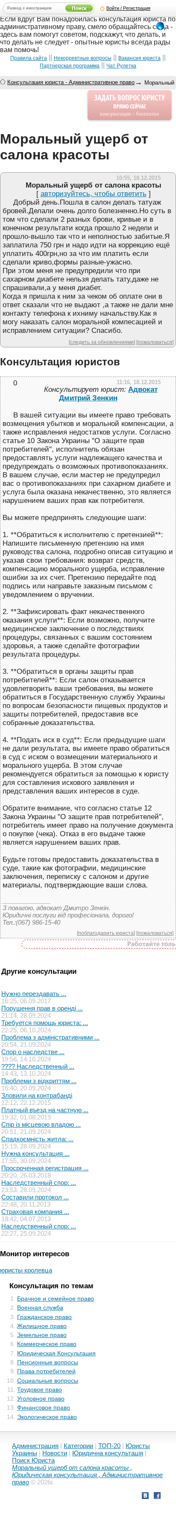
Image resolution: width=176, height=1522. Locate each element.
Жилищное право (42, 1325)
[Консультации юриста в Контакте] (145, 1496)
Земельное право (42, 1334)
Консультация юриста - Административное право (71, 82)
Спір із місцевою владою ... (41, 1124)
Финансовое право (43, 1407)
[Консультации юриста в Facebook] (157, 1496)
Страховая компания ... (35, 1211)
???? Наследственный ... (37, 1066)
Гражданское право (44, 1316)
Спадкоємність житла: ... (37, 1139)
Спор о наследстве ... (33, 1051)
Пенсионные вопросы (47, 1362)
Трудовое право (39, 1389)
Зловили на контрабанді (36, 1095)
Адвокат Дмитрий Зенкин (108, 393)
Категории (78, 1445)
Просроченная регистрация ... (44, 1168)
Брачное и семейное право (55, 1298)
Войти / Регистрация (128, 8)
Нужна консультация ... (35, 1153)
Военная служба (40, 1307)
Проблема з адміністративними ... (50, 1037)
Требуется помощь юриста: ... (44, 1022)
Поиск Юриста (33, 1460)
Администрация (35, 1445)
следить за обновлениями (102, 342)
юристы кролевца (26, 1270)
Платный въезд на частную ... (44, 1110)
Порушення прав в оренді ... (42, 1008)
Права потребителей (46, 1371)
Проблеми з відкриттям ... (38, 1080)
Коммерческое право (46, 1343)
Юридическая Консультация (56, 1353)
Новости (54, 1453)
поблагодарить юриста (106, 933)
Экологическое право (47, 1416)
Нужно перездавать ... (33, 993)
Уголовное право (41, 1398)
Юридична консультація (107, 1453)
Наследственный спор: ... (38, 1182)
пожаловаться (155, 342)
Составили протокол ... (35, 1197)
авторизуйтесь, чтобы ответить (94, 194)
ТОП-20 (109, 1445)
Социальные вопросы (47, 1380)
